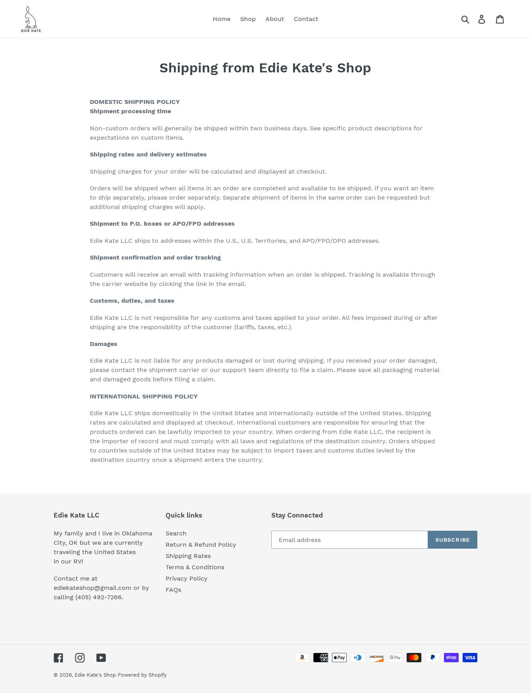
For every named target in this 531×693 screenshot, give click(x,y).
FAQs (173, 589)
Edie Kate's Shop (95, 675)
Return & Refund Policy (201, 544)
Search (176, 533)
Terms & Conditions (195, 567)
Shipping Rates (188, 556)
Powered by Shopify (142, 675)
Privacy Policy (187, 578)
